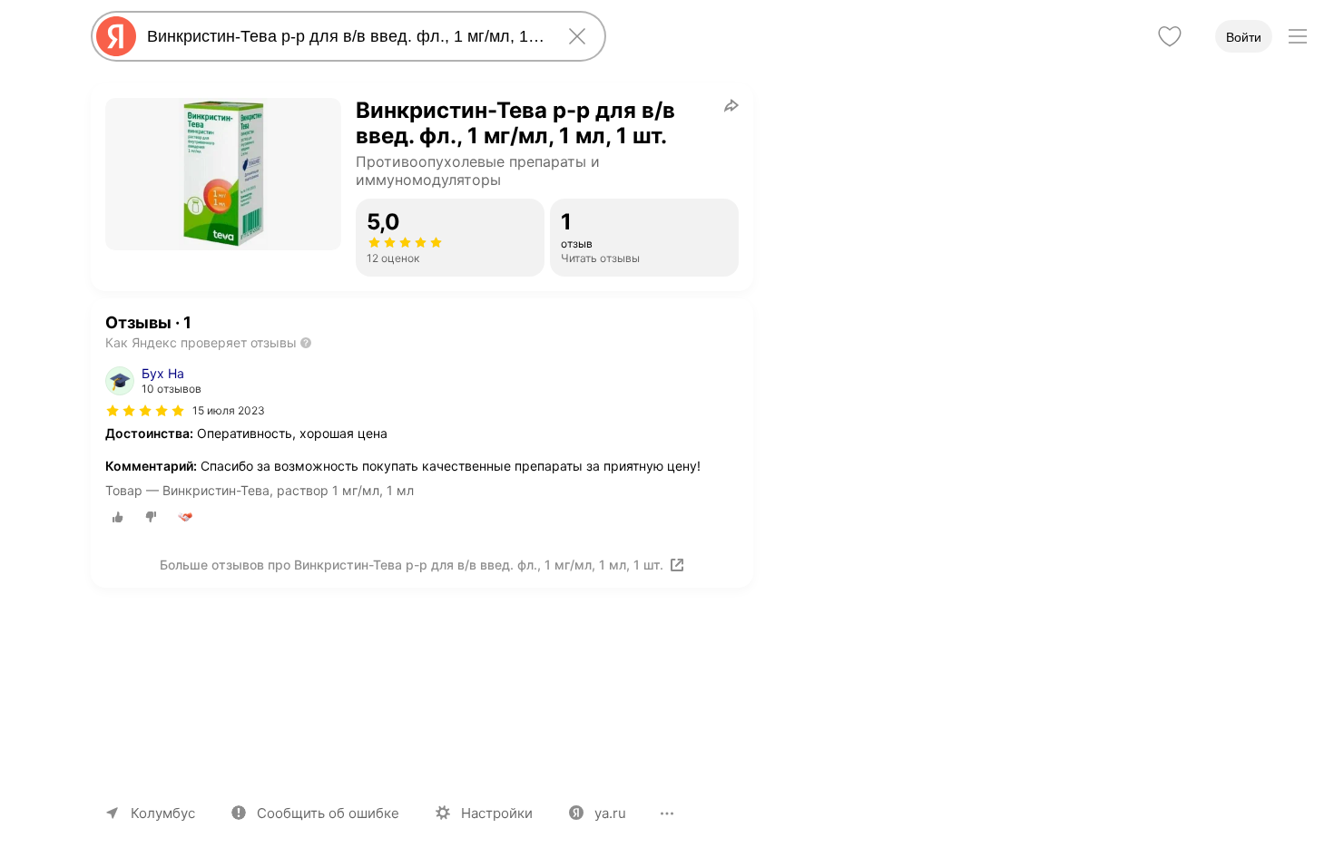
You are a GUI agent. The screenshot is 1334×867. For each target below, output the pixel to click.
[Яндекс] (116, 36)
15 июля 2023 (228, 410)
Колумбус (163, 813)
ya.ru (610, 813)
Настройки (497, 813)
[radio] (118, 517)
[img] (145, 411)
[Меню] (1298, 36)
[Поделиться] (731, 105)
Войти (1243, 37)
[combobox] (345, 36)
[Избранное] (1170, 36)
